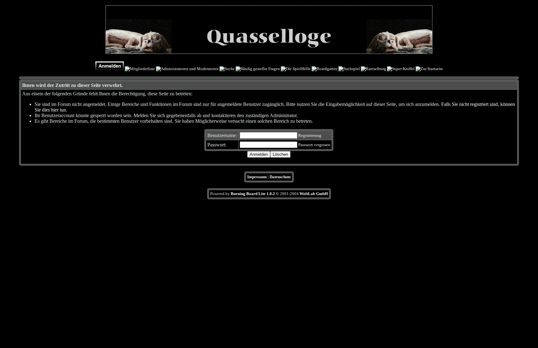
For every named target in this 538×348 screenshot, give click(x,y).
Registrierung (309, 135)
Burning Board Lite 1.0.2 (253, 193)
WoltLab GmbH (314, 193)
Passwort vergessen (314, 144)
